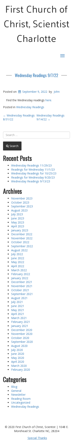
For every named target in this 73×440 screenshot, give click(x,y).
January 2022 (19, 278)
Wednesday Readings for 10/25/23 (33, 173)
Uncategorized (20, 402)
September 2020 (22, 342)
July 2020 (17, 350)
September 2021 (22, 294)
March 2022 (19, 270)
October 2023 (20, 202)
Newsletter (18, 394)
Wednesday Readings (30, 107)
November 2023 (21, 198)
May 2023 (17, 222)
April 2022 (17, 266)
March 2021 (19, 318)
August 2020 (19, 346)
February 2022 (20, 274)
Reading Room (21, 399)
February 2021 (20, 322)
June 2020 (17, 354)
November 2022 (21, 238)
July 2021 (17, 302)
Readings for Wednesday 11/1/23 (33, 169)
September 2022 (22, 246)
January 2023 (19, 230)
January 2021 (19, 326)
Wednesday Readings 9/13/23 (30, 181)
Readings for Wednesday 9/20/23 (33, 177)
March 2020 (19, 366)
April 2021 (17, 314)
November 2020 (21, 334)
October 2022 (20, 242)
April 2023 (17, 226)
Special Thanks (37, 438)
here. (48, 100)
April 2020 (17, 362)
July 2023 (17, 214)
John (57, 92)
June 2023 (17, 218)
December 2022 (21, 234)
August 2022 (19, 250)
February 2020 (20, 369)
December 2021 (21, 282)
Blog (14, 387)
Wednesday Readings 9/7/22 (36, 75)
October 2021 (20, 290)
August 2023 (19, 210)
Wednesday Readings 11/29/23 (31, 165)
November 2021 (21, 286)
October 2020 (20, 338)
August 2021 (19, 298)
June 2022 (17, 258)
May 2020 (17, 358)
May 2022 (17, 262)
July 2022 (17, 254)
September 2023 (22, 206)
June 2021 (17, 306)
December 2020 (21, 330)
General (16, 391)
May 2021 (17, 310)
